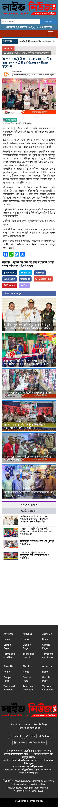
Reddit (26, 279)
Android (45, 736)
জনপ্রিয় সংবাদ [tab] (29, 511)
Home (9, 48)
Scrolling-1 (11, 53)
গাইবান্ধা (38, 53)
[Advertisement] (29, 581)
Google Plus (44, 279)
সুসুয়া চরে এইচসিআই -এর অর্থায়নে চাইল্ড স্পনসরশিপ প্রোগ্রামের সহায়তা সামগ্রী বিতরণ (27, 362)
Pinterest (10, 285)
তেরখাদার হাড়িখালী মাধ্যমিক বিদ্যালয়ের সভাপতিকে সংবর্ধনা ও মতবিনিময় (24, 426)
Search (48, 21)
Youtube (20, 742)
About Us (8, 633)
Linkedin (10, 279)
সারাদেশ (45, 53)
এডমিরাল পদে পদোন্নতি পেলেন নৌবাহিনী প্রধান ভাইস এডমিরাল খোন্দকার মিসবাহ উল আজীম (28, 326)
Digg (41, 272)
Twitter (27, 272)
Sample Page (7, 646)
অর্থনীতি (31, 53)
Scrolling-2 (22, 53)
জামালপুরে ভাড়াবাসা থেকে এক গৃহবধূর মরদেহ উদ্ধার (27, 394)
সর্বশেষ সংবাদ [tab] (29, 505)
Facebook (10, 272)
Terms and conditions (9, 655)
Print (25, 285)
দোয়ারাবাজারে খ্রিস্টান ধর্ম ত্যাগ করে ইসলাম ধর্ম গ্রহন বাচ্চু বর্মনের (28, 494)
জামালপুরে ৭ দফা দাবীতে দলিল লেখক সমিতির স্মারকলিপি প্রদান (27, 458)
